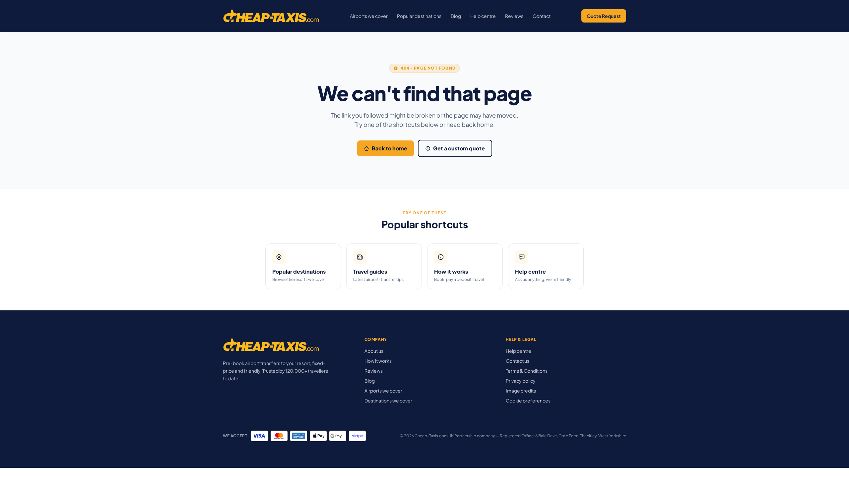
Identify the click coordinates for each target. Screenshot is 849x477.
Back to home (389, 148)
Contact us (517, 361)
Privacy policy (521, 381)
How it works (378, 361)
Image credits (521, 391)
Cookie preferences (528, 400)
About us (373, 351)
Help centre (483, 16)
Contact (542, 16)
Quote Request (604, 16)
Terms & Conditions (527, 371)
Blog (456, 16)
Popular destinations (419, 16)
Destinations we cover (388, 400)
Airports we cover (369, 16)
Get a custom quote (459, 148)
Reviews (514, 16)
